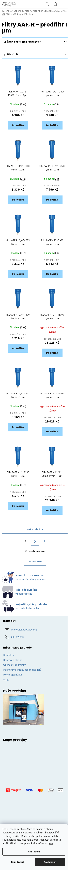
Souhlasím (50, 862)
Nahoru (37, 561)
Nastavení (34, 851)
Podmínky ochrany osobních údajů (22, 670)
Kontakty (8, 655)
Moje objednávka (12, 674)
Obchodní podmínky (14, 665)
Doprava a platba (12, 660)
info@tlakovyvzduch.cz (24, 629)
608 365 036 (17, 637)
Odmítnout (17, 862)
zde (51, 843)
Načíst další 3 (35, 529)
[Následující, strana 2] (35, 541)
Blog (6, 679)
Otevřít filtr (14, 54)
